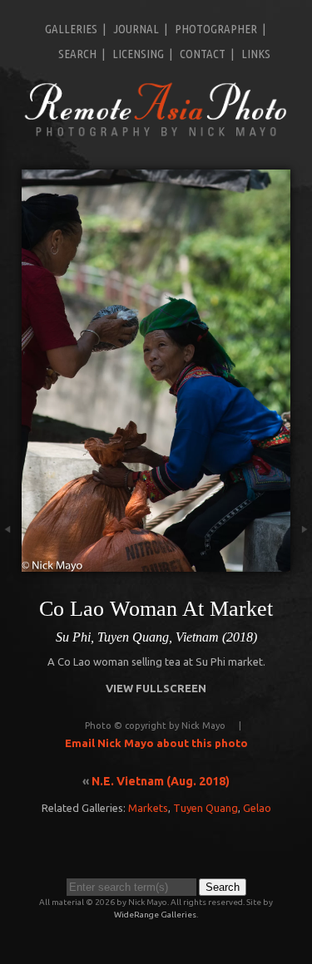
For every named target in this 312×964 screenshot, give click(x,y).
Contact (202, 54)
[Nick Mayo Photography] (156, 134)
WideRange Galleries (155, 914)
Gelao (257, 808)
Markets (148, 808)
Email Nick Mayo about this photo (156, 743)
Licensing (138, 54)
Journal (136, 29)
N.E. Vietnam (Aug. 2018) (161, 781)
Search (77, 54)
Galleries (71, 29)
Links (255, 54)
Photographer (216, 29)
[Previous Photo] (11, 563)
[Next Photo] (301, 563)
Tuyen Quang (205, 808)
